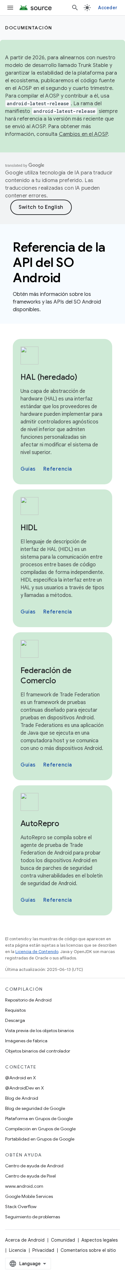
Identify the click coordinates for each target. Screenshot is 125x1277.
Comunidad (63, 1240)
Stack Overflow (21, 1206)
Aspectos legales (99, 1240)
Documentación (28, 28)
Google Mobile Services (29, 1196)
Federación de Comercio (46, 676)
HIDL (29, 527)
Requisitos (15, 1010)
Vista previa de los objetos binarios (39, 1030)
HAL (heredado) (49, 377)
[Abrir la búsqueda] (75, 7)
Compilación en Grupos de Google (40, 1129)
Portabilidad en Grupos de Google (39, 1139)
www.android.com (24, 1186)
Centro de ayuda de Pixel (30, 1176)
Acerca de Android (25, 1240)
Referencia (57, 469)
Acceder (107, 8)
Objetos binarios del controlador (37, 1051)
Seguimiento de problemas (32, 1217)
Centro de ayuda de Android (34, 1166)
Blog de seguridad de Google (35, 1108)
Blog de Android (21, 1098)
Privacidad (43, 1250)
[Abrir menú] (10, 7)
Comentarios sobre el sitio (88, 1250)
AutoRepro (40, 823)
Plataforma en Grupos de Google (39, 1118)
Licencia (17, 1250)
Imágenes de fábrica (26, 1041)
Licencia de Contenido (36, 951)
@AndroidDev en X (24, 1088)
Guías (28, 469)
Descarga (15, 1020)
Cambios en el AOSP (83, 134)
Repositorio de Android (28, 1000)
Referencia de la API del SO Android (59, 262)
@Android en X (20, 1078)
